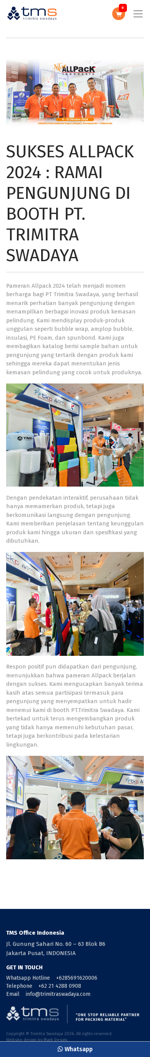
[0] (118, 13)
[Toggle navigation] (138, 14)
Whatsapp (78, 1049)
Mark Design (55, 1039)
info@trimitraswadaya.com (58, 994)
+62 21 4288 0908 (59, 986)
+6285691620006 (76, 978)
